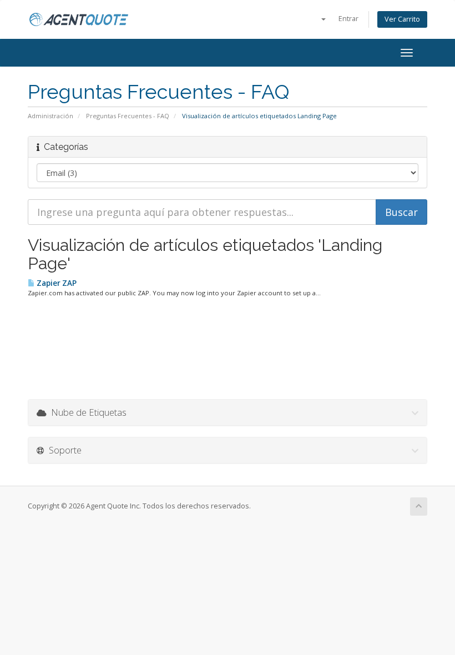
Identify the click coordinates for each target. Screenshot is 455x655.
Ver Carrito (402, 19)
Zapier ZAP (56, 283)
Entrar (348, 18)
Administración (50, 116)
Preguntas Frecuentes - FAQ (127, 116)
